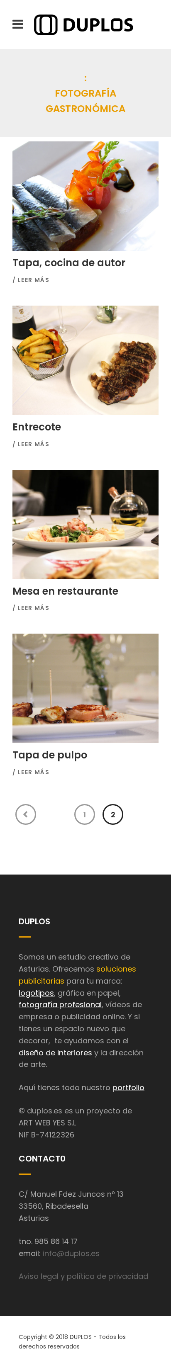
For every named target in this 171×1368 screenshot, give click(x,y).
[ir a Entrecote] (85, 360)
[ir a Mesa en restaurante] (85, 524)
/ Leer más (30, 280)
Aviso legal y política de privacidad (83, 1276)
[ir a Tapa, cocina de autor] (85, 196)
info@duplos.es (71, 1253)
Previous (25, 814)
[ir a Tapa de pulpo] (85, 688)
